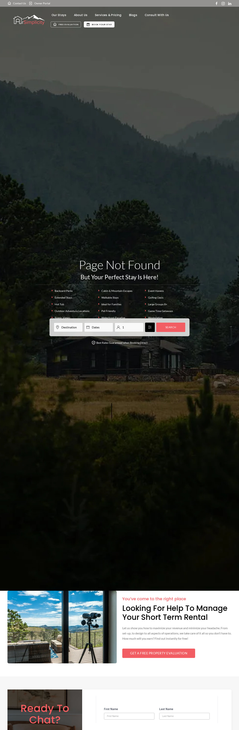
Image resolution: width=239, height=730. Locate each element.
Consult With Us (157, 15)
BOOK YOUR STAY (102, 24)
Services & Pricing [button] (108, 15)
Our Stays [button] (59, 15)
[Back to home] (29, 20)
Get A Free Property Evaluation (158, 653)
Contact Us (19, 3)
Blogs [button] (133, 15)
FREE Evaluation (69, 24)
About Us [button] (80, 15)
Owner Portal (42, 3)
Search (170, 327)
